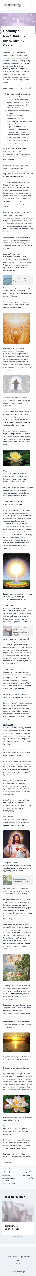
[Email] (18, 1262)
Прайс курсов (25, 1257)
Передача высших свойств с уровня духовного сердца (9, 1177)
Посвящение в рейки (28, 1175)
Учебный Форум (12, 1257)
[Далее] (30, 1218)
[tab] (15, 1236)
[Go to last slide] (6, 1218)
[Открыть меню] (32, 4)
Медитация (8, 1162)
